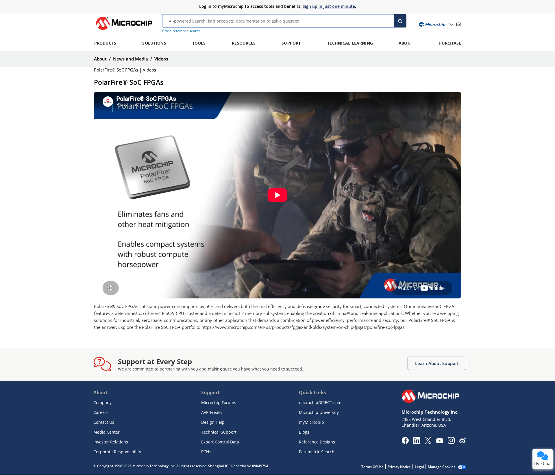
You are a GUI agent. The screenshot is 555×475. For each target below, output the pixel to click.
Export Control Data (220, 442)
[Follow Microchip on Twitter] (428, 442)
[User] (435, 24)
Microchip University (319, 412)
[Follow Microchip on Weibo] (462, 442)
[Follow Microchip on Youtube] (439, 441)
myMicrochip (311, 422)
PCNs (206, 451)
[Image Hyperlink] (124, 30)
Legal (419, 466)
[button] (437, 363)
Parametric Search (316, 451)
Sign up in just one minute (329, 6)
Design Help (213, 422)
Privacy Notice (399, 466)
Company (102, 402)
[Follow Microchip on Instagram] (451, 442)
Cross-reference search (181, 30)
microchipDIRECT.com (320, 402)
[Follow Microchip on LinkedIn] (416, 442)
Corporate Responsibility (117, 451)
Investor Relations (110, 442)
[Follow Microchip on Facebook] (405, 442)
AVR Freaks (211, 412)
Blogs (304, 432)
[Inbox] (458, 24)
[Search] (400, 20)
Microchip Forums (218, 402)
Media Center (106, 432)
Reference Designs (317, 442)
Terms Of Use (372, 466)
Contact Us (103, 422)
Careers (100, 412)
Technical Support (218, 432)
